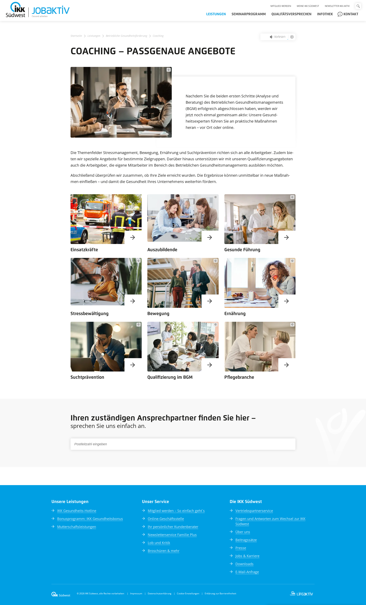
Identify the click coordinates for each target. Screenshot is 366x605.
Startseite (76, 36)
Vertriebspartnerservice (254, 510)
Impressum (136, 593)
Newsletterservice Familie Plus (172, 534)
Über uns (242, 532)
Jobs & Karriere (247, 556)
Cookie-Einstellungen (188, 593)
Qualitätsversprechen (291, 14)
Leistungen (216, 14)
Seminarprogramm (249, 14)
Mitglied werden (280, 6)
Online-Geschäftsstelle (166, 518)
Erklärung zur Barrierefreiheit (220, 593)
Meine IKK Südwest (308, 6)
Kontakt (351, 14)
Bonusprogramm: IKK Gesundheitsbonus (90, 518)
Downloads (244, 564)
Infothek (325, 14)
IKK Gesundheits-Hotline (76, 510)
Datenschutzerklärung (159, 593)
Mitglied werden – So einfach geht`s (176, 510)
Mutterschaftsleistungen (76, 526)
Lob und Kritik (159, 542)
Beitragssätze (246, 540)
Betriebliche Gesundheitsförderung (126, 36)
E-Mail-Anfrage (247, 572)
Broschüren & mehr (163, 550)
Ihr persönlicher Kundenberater (173, 526)
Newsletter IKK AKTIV (337, 6)
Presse (240, 548)
